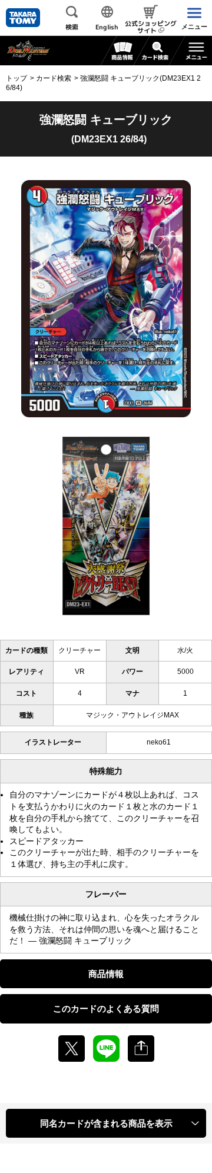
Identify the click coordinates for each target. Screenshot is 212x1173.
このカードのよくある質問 (106, 1008)
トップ (16, 78)
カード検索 (53, 78)
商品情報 (106, 974)
